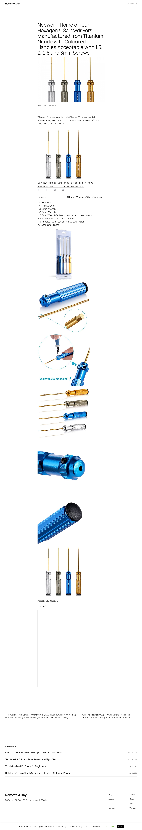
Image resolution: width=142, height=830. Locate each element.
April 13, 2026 (132, 759)
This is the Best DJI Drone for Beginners (25, 766)
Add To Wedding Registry (72, 186)
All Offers (54, 186)
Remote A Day (12, 3)
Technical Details (56, 182)
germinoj (47, 105)
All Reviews (43, 186)
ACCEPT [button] (120, 827)
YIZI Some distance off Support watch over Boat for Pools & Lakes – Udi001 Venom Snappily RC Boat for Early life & (107, 716)
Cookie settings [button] (108, 826)
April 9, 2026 (133, 773)
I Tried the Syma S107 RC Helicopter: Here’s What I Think (33, 752)
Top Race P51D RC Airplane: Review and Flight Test (31, 759)
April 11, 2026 (133, 766)
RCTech (54, 105)
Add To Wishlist (73, 182)
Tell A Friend (87, 182)
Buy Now (42, 182)
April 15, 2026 (132, 753)
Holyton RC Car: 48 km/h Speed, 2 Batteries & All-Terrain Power (37, 773)
